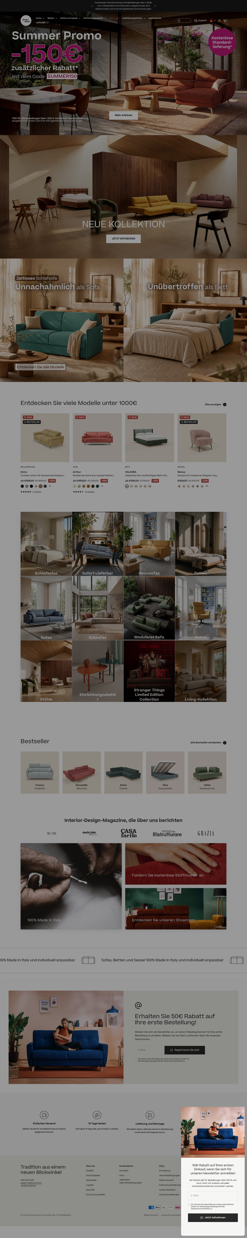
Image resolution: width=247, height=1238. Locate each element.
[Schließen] (238, 1112)
